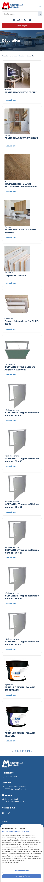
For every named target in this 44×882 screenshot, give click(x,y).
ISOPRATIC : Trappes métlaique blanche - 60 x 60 (21, 459)
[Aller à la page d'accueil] (13, 5)
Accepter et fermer (22, 876)
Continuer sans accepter (10, 862)
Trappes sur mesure (15, 275)
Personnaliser (23, 871)
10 (29, 751)
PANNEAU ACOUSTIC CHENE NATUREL (20, 231)
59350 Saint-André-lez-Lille (16, 787)
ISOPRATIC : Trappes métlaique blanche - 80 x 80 (21, 414)
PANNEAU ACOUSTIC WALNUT (21, 138)
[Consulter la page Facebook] (3, 813)
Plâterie (5, 821)
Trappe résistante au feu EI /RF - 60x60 (21, 322)
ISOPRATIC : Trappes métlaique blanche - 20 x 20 (21, 642)
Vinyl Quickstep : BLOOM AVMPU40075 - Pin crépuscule (20, 185)
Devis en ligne (22, 26)
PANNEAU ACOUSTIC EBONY (20, 92)
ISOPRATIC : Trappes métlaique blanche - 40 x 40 (21, 551)
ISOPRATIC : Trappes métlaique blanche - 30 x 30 (21, 597)
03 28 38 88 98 (22, 20)
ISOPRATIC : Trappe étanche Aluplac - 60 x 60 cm (19, 368)
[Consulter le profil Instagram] (9, 813)
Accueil (15, 56)
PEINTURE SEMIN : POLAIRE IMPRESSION (19, 688)
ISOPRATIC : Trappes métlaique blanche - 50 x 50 (21, 505)
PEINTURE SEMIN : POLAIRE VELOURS (19, 734)
